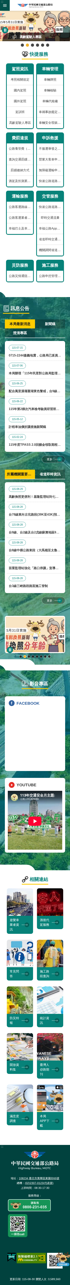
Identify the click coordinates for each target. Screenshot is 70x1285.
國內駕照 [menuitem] (20, 90)
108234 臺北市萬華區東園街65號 (39, 1178)
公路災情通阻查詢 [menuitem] (21, 276)
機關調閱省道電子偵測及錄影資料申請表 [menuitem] (51, 250)
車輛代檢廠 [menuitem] (50, 101)
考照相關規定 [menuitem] (20, 79)
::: (2, 1)
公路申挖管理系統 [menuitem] (51, 276)
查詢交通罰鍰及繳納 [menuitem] (21, 159)
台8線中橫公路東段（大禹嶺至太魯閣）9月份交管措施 (33, 547)
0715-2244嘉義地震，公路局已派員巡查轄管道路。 (35, 352)
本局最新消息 (20, 324)
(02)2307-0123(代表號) (39, 1183)
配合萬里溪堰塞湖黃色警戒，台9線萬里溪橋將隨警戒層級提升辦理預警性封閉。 (34, 388)
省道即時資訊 (50, 474)
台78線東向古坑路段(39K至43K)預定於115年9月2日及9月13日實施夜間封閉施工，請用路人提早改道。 (34, 511)
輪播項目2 (27, 45)
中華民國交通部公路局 (35, 5)
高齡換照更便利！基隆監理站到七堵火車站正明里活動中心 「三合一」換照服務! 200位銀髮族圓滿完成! (34, 494)
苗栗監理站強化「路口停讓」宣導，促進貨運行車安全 (34, 565)
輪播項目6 (48, 45)
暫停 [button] (5, 30)
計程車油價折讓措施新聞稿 (27, 423)
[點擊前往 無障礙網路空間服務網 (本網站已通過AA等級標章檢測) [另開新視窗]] (31, 1258)
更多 (49, 459)
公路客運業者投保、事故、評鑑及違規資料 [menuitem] (21, 217)
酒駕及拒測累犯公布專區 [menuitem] (21, 181)
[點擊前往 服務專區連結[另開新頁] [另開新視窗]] (29, 1205)
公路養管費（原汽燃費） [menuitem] (21, 148)
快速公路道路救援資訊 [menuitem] (51, 181)
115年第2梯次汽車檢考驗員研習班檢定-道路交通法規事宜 (34, 406)
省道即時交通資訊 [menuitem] (51, 239)
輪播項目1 (22, 45)
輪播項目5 (43, 45)
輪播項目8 (49, 656)
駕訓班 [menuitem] (20, 112)
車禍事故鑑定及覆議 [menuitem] (51, 112)
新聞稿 (50, 324)
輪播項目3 (32, 45)
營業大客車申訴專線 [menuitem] (51, 159)
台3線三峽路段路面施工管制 (28, 582)
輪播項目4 (37, 45)
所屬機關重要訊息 (21, 474)
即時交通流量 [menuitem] (50, 217)
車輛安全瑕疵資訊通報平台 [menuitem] (51, 122)
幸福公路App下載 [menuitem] (51, 228)
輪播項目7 (45, 656)
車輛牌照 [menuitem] (50, 79)
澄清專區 (20, 333)
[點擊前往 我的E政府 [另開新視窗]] (11, 1257)
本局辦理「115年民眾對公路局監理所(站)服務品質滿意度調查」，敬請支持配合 (35, 370)
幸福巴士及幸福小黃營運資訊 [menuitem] (21, 228)
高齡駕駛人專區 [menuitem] (20, 122)
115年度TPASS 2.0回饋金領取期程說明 (35, 442)
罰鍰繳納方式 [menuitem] (20, 170)
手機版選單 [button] (5, 5)
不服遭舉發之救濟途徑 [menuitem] (51, 148)
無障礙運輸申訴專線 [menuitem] (51, 170)
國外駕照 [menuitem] (20, 101)
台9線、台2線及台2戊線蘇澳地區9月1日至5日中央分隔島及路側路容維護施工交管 (35, 529)
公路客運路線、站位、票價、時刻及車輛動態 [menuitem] (21, 207)
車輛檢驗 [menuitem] (50, 90)
